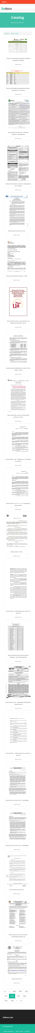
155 (5, 1000)
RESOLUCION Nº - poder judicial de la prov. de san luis (18, 612)
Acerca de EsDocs (8, 1031)
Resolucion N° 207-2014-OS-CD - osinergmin (17, 845)
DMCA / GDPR (19, 1031)
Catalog (6, 33)
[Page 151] (9, 991)
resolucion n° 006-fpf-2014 (17, 889)
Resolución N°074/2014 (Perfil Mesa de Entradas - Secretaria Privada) (18, 656)
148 (14, 991)
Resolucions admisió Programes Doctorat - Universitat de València (18, 89)
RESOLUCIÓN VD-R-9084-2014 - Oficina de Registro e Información (18, 133)
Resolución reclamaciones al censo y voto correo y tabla (18, 369)
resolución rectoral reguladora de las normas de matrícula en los (18, 322)
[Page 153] (17, 1000)
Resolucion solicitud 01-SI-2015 (16, 231)
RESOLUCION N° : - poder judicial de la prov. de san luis (18, 754)
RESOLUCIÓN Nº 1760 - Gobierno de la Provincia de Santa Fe (18, 460)
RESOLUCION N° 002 (17, 979)
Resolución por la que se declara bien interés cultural (18, 416)
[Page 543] (21, 1000)
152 (12, 996)
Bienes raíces (14, 33)
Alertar (27, 1031)
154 (24, 996)
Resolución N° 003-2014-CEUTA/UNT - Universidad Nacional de (18, 935)
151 (5, 996)
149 (20, 991)
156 (12, 1000)
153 (18, 996)
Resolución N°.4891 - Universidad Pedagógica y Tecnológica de (18, 703)
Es (6, 8)
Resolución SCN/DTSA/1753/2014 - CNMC (16, 276)
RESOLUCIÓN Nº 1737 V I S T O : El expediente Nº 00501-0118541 (18, 504)
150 (26, 991)
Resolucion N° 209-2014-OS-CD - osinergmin (17, 800)
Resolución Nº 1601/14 (17, 552)
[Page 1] (5, 991)
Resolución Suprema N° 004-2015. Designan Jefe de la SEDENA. (18, 185)
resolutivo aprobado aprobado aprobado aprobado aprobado (18, 59)
